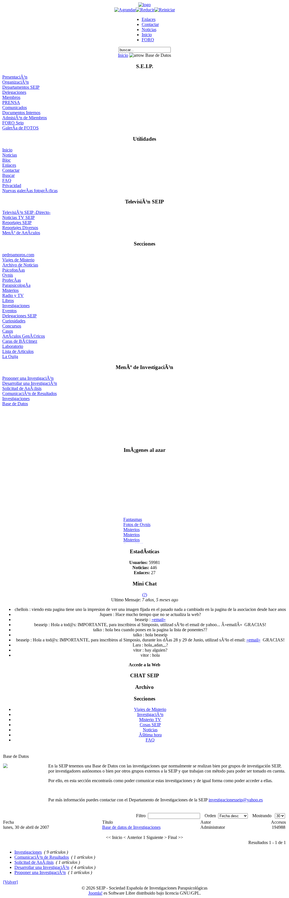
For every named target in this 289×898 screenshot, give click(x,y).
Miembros (11, 97)
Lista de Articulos (18, 351)
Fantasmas (132, 517)
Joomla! (95, 893)
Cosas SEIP (150, 724)
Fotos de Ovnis (136, 522)
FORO (148, 39)
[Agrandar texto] (125, 9)
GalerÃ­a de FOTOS (20, 127)
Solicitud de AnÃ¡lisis (21, 388)
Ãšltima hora (150, 734)
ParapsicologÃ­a (16, 285)
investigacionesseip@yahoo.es (236, 799)
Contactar (150, 24)
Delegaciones (14, 92)
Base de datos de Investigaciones (131, 827)
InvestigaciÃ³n (150, 714)
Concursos (11, 326)
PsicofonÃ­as (13, 270)
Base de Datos (15, 403)
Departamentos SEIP (21, 87)
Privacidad (11, 185)
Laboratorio (12, 346)
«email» (159, 619)
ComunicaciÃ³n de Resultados (29, 393)
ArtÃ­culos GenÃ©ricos (23, 336)
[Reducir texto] (145, 9)
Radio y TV (13, 295)
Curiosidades (13, 320)
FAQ (6, 180)
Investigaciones (16, 305)
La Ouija (10, 356)
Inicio (147, 34)
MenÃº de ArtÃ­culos (21, 232)
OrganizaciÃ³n (15, 82)
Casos (7, 331)
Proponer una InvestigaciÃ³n (28, 378)
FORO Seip (13, 122)
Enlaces (149, 19)
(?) (144, 594)
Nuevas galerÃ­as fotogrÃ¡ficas (30, 190)
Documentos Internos (21, 112)
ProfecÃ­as (11, 280)
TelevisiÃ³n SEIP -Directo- (26, 212)
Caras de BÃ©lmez (19, 341)
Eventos (9, 310)
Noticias (149, 29)
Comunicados (14, 107)
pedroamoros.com (18, 254)
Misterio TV (150, 719)
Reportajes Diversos (20, 227)
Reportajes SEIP (17, 222)
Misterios (10, 290)
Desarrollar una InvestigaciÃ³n (29, 383)
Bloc (6, 160)
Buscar (8, 175)
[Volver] (10, 882)
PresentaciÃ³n (14, 77)
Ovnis (7, 275)
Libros (8, 300)
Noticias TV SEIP (18, 217)
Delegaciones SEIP (19, 315)
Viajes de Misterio (18, 259)
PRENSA (11, 102)
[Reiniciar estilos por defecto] (164, 9)
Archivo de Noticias (20, 265)
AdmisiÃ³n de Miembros (24, 117)
